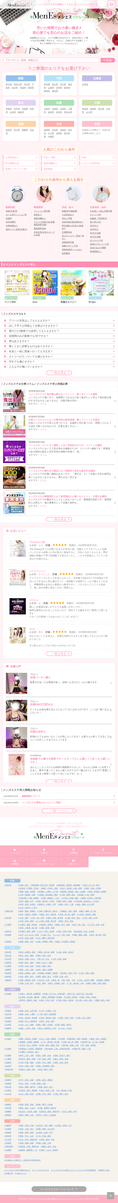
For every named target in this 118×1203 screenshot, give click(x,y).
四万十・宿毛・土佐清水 (46, 1115)
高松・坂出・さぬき (27, 1108)
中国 (12, 1075)
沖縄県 (51, 136)
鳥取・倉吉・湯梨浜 (45, 1080)
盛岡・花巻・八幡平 (27, 1014)
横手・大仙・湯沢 (47, 1021)
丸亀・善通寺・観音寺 (47, 1108)
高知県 (8, 1115)
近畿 (12, 1034)
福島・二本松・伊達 (27, 1028)
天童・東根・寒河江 (64, 1025)
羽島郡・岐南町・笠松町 (48, 973)
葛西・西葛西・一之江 (51, 898)
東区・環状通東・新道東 (52, 997)
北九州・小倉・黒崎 (45, 1125)
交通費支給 (67, 232)
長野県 (59, 88)
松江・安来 (24, 1083)
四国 (12, 1100)
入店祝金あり (12, 157)
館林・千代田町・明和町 (65, 942)
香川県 (17, 130)
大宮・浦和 (24, 918)
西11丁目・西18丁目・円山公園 (80, 994)
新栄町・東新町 (104, 980)
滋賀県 (51, 112)
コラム (43, 404)
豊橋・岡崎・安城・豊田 (96, 983)
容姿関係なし (96, 251)
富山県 (55, 84)
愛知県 (55, 91)
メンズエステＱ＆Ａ (41, 1170)
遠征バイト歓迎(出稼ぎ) (16, 229)
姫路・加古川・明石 (62, 1055)
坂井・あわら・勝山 (45, 962)
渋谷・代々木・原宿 (91, 885)
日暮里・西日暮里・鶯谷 (48, 895)
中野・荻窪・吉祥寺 (27, 904)
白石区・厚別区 (71, 997)
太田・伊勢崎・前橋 (45, 942)
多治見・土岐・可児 (69, 973)
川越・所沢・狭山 (73, 918)
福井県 (8, 962)
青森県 (9, 109)
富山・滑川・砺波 (27, 955)
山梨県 (51, 88)
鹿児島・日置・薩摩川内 (29, 1146)
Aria (35, 302)
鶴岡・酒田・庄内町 (45, 1025)
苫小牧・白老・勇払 (84, 1000)
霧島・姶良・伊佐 (49, 1146)
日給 (84, 157)
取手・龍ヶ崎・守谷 (98, 935)
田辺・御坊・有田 (46, 1069)
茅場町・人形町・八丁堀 (48, 891)
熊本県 (8, 1136)
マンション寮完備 (42, 211)
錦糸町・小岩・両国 (86, 895)
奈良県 (59, 112)
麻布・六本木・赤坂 (50, 888)
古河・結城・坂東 (27, 938)
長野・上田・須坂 (27, 970)
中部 (12, 948)
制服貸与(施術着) (69, 211)
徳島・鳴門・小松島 (45, 1104)
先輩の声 (9, 1173)
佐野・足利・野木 (65, 931)
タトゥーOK (95, 215)
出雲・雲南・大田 (39, 1083)
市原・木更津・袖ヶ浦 (28, 928)
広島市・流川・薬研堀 (28, 1090)
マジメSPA (10, 302)
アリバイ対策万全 (91, 163)
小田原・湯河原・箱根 (87, 914)
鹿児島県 (9, 1146)
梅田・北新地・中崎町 (28, 1039)
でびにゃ (34, 600)
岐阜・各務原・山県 (27, 973)
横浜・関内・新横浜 (27, 911)
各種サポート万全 (70, 246)
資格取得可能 (68, 242)
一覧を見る (59, 372)
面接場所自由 (40, 228)
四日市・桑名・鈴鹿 (27, 1059)
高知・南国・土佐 (27, 1115)
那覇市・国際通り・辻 (28, 1150)
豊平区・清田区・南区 (28, 1000)
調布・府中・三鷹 (66, 904)
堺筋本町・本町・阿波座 (77, 1039)
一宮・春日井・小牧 (76, 983)
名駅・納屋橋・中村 (27, 980)
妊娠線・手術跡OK (98, 218)
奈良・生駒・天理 (27, 1066)
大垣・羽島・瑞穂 (87, 973)
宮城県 (25, 109)
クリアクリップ (37, 571)
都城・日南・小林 (44, 1143)
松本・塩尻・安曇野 (45, 970)
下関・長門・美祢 (61, 1094)
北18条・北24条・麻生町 (29, 997)
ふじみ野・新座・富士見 (46, 921)
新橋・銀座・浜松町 (27, 891)
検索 (109, 60)
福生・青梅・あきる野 (85, 904)
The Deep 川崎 (37, 542)
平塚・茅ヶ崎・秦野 (67, 914)
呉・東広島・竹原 (65, 1090)
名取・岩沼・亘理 (66, 1018)
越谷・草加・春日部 (55, 918)
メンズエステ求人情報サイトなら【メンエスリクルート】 (60, 1199)
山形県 (13, 112)
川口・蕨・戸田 (38, 918)
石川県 (63, 84)
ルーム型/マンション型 (16, 215)
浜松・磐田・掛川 (27, 976)
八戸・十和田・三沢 (48, 1011)
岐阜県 (67, 88)
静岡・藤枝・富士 (44, 976)
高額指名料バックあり (72, 250)
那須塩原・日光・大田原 (84, 931)
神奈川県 (18, 84)
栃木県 (15, 88)
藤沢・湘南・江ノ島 (88, 911)
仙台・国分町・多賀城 (28, 1018)
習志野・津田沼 (47, 925)
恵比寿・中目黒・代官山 (29, 888)
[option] (17, 287)
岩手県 (17, 109)
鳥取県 (85, 109)
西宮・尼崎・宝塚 (44, 1055)
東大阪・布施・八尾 (71, 1045)
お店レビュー (21, 1173)
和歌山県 (68, 112)
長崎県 (63, 130)
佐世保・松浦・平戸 (45, 1132)
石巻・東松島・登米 (48, 1018)
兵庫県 (63, 109)
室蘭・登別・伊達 (103, 1000)
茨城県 (23, 88)
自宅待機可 (11, 222)
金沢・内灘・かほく (27, 959)
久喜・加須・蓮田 (27, 921)
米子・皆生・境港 (27, 1080)
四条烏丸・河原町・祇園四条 (31, 1049)
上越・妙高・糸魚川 (65, 952)
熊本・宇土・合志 (27, 1136)
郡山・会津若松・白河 (47, 1028)
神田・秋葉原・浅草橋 (97, 891)
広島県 (8, 1090)
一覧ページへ (59, 810)
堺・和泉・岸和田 (89, 1045)
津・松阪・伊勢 (45, 1059)
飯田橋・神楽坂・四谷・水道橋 (73, 891)
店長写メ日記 (104, 1170)
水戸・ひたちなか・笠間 (29, 935)
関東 (12, 881)
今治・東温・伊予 (70, 1111)
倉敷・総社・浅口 (46, 1087)
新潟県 (47, 84)
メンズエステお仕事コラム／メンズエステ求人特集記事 (74, 1170)
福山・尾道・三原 (47, 1090)
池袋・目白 (24, 885)
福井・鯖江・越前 (27, 962)
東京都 (9, 84)
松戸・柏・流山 (79, 925)
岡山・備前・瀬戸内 (27, 1087)
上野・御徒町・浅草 (27, 895)
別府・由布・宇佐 (47, 1139)
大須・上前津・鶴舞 (86, 980)
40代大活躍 (95, 233)
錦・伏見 (66, 980)
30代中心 (94, 229)
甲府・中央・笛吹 (27, 966)
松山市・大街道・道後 (28, 1111)
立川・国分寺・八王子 (28, 908)
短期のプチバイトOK (16, 169)
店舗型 (9, 218)
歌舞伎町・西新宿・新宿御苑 (69, 885)
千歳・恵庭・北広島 (65, 1000)
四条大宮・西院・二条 (82, 1049)
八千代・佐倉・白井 (96, 925)
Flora (32, 629)
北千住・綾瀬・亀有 (71, 898)
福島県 (21, 112)
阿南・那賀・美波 (27, 1104)
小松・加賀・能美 (59, 959)
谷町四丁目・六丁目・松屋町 (93, 1042)
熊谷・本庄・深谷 (66, 921)
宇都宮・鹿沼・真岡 (27, 931)
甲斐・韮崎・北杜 (44, 966)
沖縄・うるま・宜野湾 (49, 1150)
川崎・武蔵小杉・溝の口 (48, 911)
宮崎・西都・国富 (27, 1143)
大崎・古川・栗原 (84, 1018)
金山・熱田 (41, 983)
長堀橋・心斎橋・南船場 (29, 1042)
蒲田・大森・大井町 (93, 888)
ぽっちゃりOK (96, 240)
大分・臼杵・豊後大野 (28, 1139)
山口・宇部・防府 (27, 1094)
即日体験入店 (12, 163)
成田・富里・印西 (47, 928)
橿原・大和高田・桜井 (45, 1066)
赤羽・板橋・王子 (27, 901)
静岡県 (47, 91)
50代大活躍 (95, 237)
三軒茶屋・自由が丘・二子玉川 (87, 901)
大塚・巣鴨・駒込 (68, 895)
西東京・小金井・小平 (47, 904)
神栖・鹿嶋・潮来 (80, 935)
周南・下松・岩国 (44, 1094)
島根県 (93, 109)
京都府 (55, 109)
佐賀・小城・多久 (27, 1129)
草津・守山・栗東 (44, 1062)
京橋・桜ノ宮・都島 (71, 1042)
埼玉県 (27, 84)
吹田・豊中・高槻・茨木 (50, 1045)
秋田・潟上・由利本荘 (28, 1021)
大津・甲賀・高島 (27, 1062)
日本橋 (62, 1039)
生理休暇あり (12, 226)
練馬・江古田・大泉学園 (91, 898)
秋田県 (8, 1021)
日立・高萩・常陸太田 (45, 938)
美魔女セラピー (69, 302)
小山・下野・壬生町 (46, 931)
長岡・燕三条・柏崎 (46, 952)
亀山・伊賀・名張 (61, 1059)
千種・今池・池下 (27, 983)
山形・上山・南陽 (27, 1025)
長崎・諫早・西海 (27, 1132)
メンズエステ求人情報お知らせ (18, 1170)
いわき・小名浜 (66, 1028)
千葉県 (8, 925)
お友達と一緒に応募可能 (101, 211)
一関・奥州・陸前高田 (47, 1014)
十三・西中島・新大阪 (51, 1042)
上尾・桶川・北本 (91, 918)
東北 (12, 1006)
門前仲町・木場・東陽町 (29, 898)
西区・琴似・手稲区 (88, 997)
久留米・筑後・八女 (64, 1125)
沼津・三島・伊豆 (61, 976)
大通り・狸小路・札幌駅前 (30, 994)
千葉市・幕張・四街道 (28, 925)
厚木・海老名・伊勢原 (28, 914)
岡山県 (101, 109)
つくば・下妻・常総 (62, 935)
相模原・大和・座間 (69, 911)
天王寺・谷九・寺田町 (28, 1045)
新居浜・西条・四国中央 (50, 1111)
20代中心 (94, 226)
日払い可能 (49, 157)
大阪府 (47, 109)
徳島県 (9, 130)
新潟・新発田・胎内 (27, 952)
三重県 (8, 1059)
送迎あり (38, 215)
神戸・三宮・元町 (27, 1055)
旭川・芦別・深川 (47, 1000)
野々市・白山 (44, 959)
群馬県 (31, 88)
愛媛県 (25, 130)
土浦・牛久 (46, 935)
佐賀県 (55, 130)
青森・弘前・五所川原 (28, 1011)
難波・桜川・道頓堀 (98, 1039)
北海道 (85, 84)
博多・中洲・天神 (27, 1125)
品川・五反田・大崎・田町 (71, 888)
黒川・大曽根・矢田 (57, 983)
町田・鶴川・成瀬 (65, 901)
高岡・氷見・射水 (44, 955)
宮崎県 (59, 133)
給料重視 (48, 169)
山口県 (89, 112)
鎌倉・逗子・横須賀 (48, 914)
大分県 (51, 133)
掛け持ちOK (95, 222)
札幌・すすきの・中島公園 (54, 994)
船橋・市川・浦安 (63, 925)
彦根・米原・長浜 (61, 1062)
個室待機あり (50, 163)
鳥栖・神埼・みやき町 (45, 1129)
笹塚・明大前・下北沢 (45, 901)
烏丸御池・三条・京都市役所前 (58, 1049)
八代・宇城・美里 (44, 1136)
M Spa (92, 302)
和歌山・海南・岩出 (27, 1069)
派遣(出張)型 (11, 211)
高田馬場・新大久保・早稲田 (43, 885)
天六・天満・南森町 (48, 1039)
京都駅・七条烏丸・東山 (29, 1052)
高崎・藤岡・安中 (27, 942)
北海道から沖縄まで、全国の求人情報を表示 (23, 1160)
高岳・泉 (56, 980)
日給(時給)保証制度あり (72, 222)
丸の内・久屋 (44, 980)
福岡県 (47, 130)
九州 (12, 1121)
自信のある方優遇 (98, 248)
